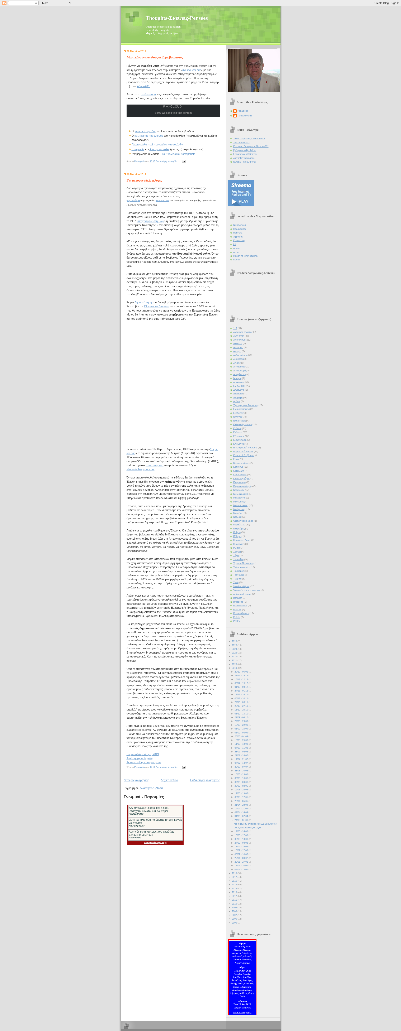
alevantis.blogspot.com (141, 469)
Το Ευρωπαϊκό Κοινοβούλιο (178, 153)
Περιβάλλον (239, 524)
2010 (234, 903)
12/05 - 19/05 (242, 793)
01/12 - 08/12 (242, 687)
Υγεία (236, 582)
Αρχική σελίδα (169, 780)
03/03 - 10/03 (242, 839)
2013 (234, 892)
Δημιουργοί (238, 390)
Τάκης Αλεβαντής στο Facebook (249, 138)
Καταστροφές (239, 474)
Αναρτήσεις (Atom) (151, 788)
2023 (234, 652)
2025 (234, 645)
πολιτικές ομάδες (145, 131)
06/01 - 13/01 (242, 869)
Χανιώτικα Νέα (162, 200)
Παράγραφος (239, 229)
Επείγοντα (238, 444)
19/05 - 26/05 (242, 789)
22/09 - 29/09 (242, 721)
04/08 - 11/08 (242, 748)
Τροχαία (237, 578)
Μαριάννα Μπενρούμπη (245, 256)
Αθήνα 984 (238, 335)
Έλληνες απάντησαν (156, 306)
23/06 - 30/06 (242, 770)
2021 (234, 660)
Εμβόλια (237, 428)
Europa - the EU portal (244, 161)
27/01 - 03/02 (242, 858)
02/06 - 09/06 (242, 782)
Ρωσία (236, 547)
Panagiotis (242, 111)
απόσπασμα (148, 94)
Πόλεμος (237, 536)
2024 (234, 649)
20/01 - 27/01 (242, 862)
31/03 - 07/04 (242, 816)
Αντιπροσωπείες (159, 149)
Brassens (238, 602)
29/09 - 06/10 (242, 717)
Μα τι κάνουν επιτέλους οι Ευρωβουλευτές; (155, 57)
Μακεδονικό (239, 497)
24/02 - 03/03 (242, 843)
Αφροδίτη (237, 236)
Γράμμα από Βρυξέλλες (245, 150)
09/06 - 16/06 (242, 778)
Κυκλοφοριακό (240, 494)
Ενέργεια (237, 432)
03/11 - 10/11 (242, 698)
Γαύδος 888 (239, 386)
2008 (234, 911)
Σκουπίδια (238, 559)
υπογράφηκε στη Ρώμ (150, 221)
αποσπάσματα (155, 465)
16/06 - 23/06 (242, 774)
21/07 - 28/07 (242, 755)
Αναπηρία (238, 347)
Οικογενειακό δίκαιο (243, 521)
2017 (234, 877)
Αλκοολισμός (239, 339)
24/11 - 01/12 (242, 690)
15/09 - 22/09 (242, 725)
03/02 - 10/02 (242, 854)
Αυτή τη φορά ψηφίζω (139, 758)
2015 (234, 884)
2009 (234, 907)
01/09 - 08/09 (242, 732)
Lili (234, 244)
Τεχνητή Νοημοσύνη (243, 563)
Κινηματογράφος (241, 478)
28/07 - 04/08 (242, 751)
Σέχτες (236, 555)
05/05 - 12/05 (242, 797)
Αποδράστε (239, 366)
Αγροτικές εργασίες (243, 332)
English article (240, 605)
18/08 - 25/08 (242, 740)
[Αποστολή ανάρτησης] (183, 161)
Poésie (236, 617)
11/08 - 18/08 (242, 744)
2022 (234, 656)
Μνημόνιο (238, 513)
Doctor (236, 259)
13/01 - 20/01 (242, 865)
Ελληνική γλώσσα (242, 424)
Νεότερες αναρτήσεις (136, 780)
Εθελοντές (238, 413)
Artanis (236, 248)
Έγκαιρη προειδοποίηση (245, 405)
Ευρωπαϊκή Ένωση (243, 451)
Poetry (236, 621)
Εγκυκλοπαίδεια (241, 409)
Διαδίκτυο (238, 393)
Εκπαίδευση (239, 420)
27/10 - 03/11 (242, 702)
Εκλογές (237, 416)
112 (235, 328)
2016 (234, 881)
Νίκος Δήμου (239, 225)
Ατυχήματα (238, 382)
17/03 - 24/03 (242, 831)
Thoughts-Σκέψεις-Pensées (177, 18)
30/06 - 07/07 (242, 767)
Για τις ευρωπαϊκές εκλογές (144, 180)
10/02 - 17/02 (242, 850)
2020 (234, 664)
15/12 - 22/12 (242, 679)
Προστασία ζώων (242, 540)
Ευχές (236, 459)
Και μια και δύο (240, 463)
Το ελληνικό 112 (241, 142)
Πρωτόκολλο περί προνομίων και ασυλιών (157, 144)
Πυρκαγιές (238, 544)
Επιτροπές (138, 149)
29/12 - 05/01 (242, 671)
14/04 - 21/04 (242, 808)
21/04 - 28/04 (242, 805)
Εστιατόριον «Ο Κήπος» (245, 154)
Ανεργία (237, 351)
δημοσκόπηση (143, 302)
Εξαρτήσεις (238, 436)
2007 (234, 915)
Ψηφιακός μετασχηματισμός (247, 590)
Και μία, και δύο (191, 70)
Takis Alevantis (245, 115)
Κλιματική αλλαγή (242, 486)
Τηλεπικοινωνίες (241, 567)
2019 (234, 668)
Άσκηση (237, 378)
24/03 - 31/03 (242, 820)
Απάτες (237, 363)
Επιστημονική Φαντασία (245, 447)
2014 (234, 888)
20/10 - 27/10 (242, 706)
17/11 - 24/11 (242, 694)
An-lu (236, 252)
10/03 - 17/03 (242, 835)
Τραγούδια (238, 575)
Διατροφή (237, 397)
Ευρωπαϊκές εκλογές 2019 (143, 754)
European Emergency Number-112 (251, 146)
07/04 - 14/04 (242, 812)
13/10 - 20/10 (242, 709)
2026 (234, 641)
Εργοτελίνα (239, 240)
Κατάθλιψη (238, 470)
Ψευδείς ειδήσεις (241, 586)
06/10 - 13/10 (242, 713)
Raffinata (237, 232)
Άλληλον (237, 343)
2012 (234, 896)
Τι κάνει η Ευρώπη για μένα (144, 762)
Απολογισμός (240, 370)
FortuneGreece (241, 613)
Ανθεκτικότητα (240, 355)
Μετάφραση (239, 509)
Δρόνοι (236, 401)
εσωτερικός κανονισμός (149, 135)
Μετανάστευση (240, 505)
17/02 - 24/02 (242, 846)
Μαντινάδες (239, 501)
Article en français (242, 594)
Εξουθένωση (239, 440)
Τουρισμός (238, 571)
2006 (234, 918)
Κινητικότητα (239, 482)
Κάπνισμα (238, 467)
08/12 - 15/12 (242, 683)
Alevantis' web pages (244, 158)
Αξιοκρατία (238, 359)
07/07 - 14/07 (242, 763)
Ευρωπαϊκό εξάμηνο (243, 455)
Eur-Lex (237, 609)
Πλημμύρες (239, 528)
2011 (234, 899)
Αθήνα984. (143, 86)
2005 (234, 922)
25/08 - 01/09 (242, 736)
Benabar (237, 598)
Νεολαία (237, 517)
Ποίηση (237, 532)
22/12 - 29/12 (242, 675)
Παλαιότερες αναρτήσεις (205, 780)
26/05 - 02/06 (242, 786)
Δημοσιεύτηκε (133, 200)
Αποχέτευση (239, 374)
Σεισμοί (237, 551)
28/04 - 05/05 (242, 801)
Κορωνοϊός (238, 490)
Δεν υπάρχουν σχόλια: (167, 161)
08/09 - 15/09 (242, 728)
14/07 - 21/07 (242, 759)
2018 (234, 873)
